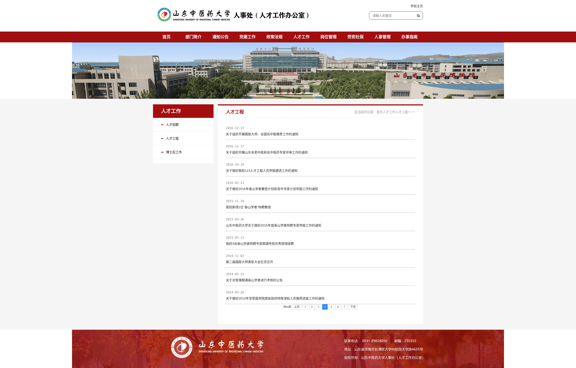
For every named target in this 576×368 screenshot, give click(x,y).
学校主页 (416, 6)
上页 (296, 307)
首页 (379, 112)
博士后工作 (174, 152)
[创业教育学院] (236, 15)
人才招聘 (172, 124)
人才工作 (389, 112)
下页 (353, 307)
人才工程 (172, 138)
